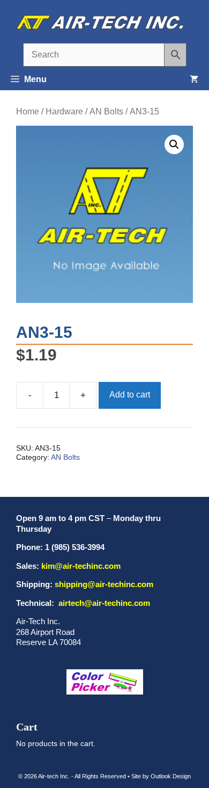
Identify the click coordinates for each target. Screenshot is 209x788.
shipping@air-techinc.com (104, 584)
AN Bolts (106, 111)
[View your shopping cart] (194, 79)
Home (27, 111)
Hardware (64, 111)
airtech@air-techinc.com (103, 603)
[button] (174, 144)
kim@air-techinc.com (81, 565)
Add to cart (129, 394)
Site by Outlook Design (161, 776)
